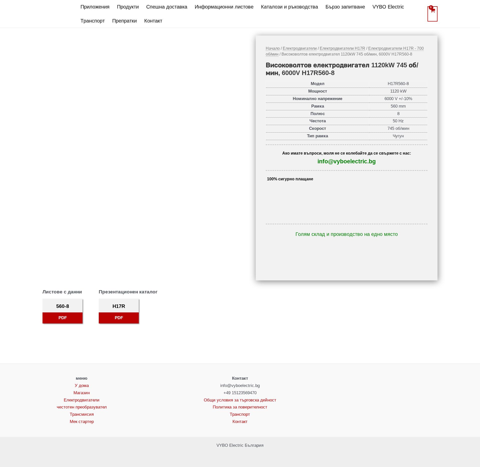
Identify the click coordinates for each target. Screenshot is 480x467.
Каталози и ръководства (289, 7)
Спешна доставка (166, 7)
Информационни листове (224, 7)
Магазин (82, 392)
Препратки (124, 21)
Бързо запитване (345, 7)
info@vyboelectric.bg (347, 161)
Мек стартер (82, 421)
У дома (82, 385)
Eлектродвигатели (300, 48)
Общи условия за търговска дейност (240, 400)
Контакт (153, 21)
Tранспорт (92, 21)
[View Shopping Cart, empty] (433, 14)
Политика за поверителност (240, 407)
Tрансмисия (82, 414)
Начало (273, 48)
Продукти (128, 7)
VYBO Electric (388, 7)
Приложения (95, 7)
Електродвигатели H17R (342, 48)
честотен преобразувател (82, 407)
